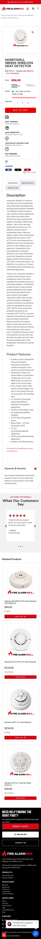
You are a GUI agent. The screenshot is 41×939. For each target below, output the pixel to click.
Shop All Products (8, 875)
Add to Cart (20, 110)
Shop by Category (7, 878)
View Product (20, 677)
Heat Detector (12, 15)
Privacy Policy (6, 891)
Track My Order (6, 905)
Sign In (4, 901)
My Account (5, 887)
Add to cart (19, 616)
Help (3, 908)
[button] (33, 32)
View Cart (5, 903)
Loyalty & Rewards (8, 910)
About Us (5, 885)
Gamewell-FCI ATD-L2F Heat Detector (20, 662)
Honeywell (15, 73)
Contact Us (5, 889)
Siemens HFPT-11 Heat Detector (17, 722)
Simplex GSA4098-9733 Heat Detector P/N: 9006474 (20, 602)
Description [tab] (13, 183)
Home (3, 15)
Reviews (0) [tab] (13, 188)
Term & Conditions (8, 894)
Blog (3, 912)
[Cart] (33, 8)
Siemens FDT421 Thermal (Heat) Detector (17, 784)
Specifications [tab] (28, 183)
